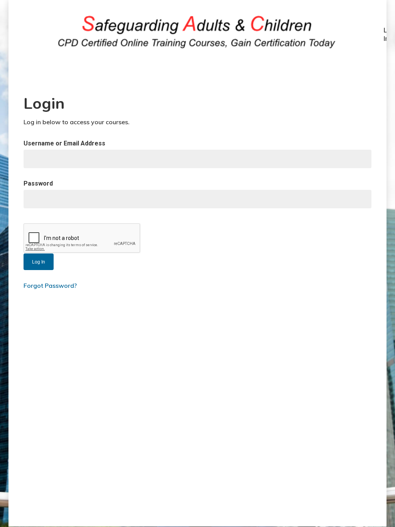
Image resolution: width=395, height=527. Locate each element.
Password (38, 183)
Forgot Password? (50, 285)
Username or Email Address (64, 143)
